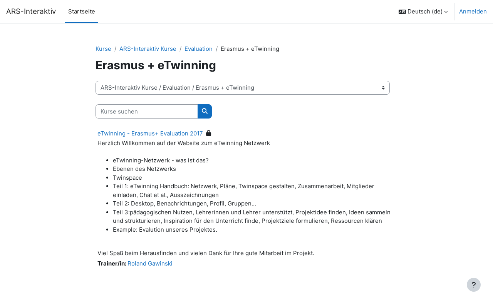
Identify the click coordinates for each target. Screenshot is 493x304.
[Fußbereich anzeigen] (474, 285)
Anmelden (473, 11)
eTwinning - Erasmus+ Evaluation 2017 (150, 133)
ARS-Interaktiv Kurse (147, 48)
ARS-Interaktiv (31, 11)
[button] (423, 11)
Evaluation (198, 48)
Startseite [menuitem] (81, 11)
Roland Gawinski (150, 263)
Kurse (103, 48)
